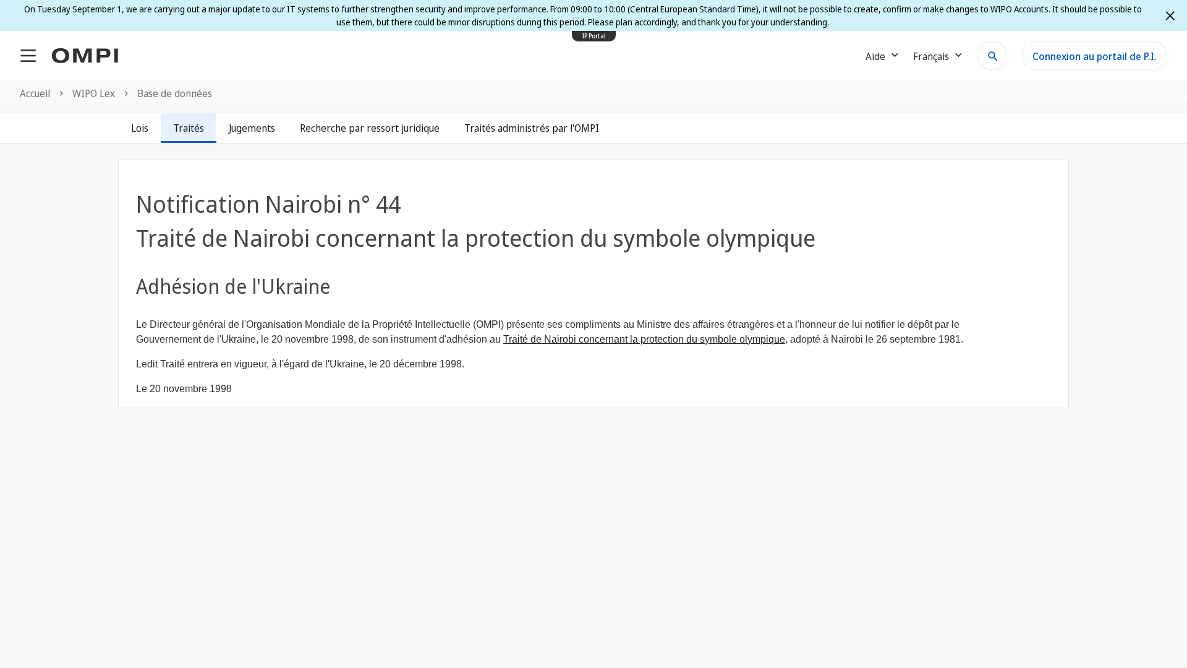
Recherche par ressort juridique (370, 128)
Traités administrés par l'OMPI (531, 128)
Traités (188, 128)
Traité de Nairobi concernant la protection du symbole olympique (644, 339)
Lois (139, 128)
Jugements (252, 128)
